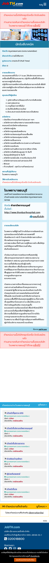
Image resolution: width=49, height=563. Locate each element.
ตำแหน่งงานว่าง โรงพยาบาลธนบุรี (16, 405)
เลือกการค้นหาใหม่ (36, 512)
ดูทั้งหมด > (42, 404)
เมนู (41, 4)
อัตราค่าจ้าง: (13, 421)
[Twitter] (10, 549)
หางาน (45, 521)
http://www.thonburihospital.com (22, 212)
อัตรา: (9, 418)
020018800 (16, 538)
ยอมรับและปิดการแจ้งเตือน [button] (25, 560)
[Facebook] (5, 549)
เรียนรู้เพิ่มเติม (35, 556)
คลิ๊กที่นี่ (36, 25)
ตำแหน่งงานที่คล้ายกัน (16, 506)
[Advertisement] (24, 375)
